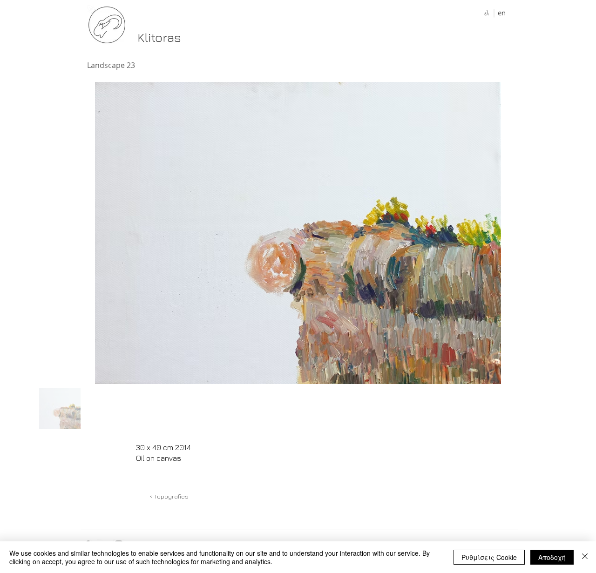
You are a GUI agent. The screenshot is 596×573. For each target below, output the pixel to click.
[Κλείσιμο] (584, 557)
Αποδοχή (552, 557)
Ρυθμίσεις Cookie (489, 557)
